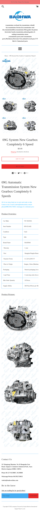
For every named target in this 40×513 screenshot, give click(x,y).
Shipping (13, 152)
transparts (14, 506)
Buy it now (20, 166)
